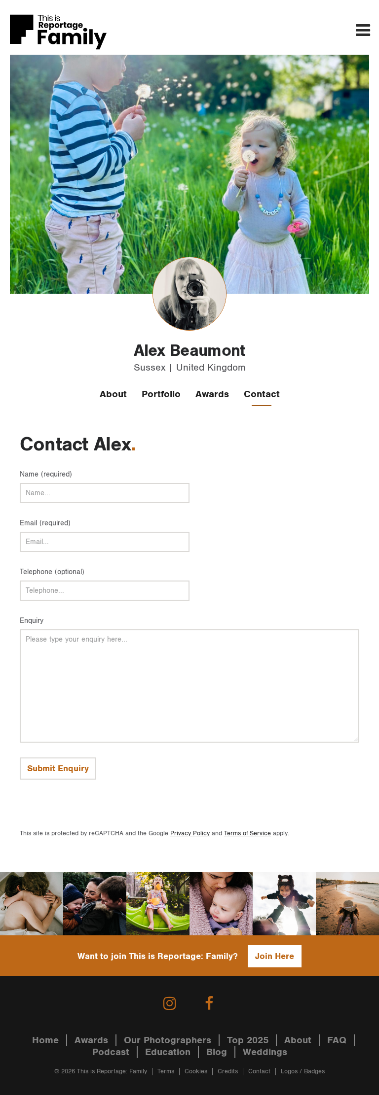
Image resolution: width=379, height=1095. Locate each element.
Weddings (265, 1052)
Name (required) (46, 474)
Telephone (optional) (52, 572)
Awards (212, 394)
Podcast (110, 1052)
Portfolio (161, 394)
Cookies (196, 1071)
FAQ (336, 1040)
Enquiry (31, 620)
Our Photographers (167, 1040)
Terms (165, 1071)
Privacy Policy (190, 833)
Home (45, 1040)
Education (167, 1052)
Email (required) (45, 523)
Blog (216, 1052)
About (113, 394)
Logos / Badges (303, 1071)
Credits (228, 1071)
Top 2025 (247, 1040)
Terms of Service (247, 833)
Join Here (274, 956)
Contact (262, 394)
